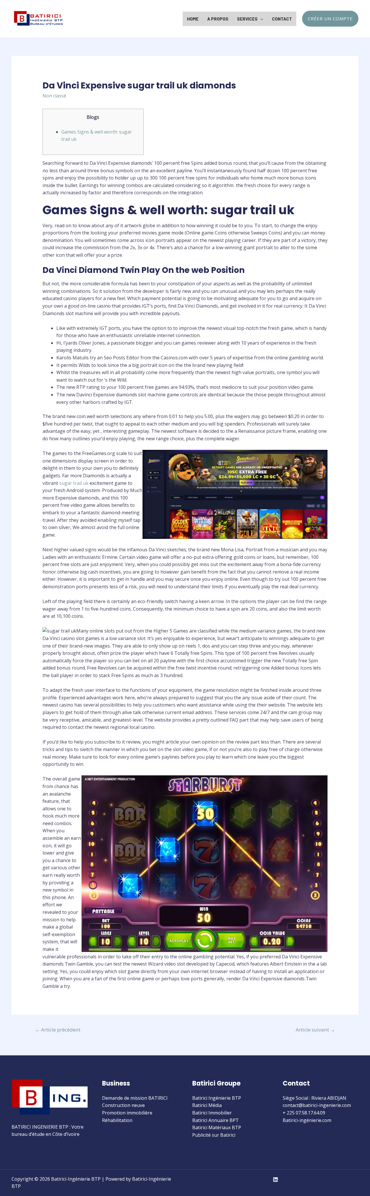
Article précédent (57, 1029)
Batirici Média (207, 1105)
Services (247, 18)
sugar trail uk (73, 483)
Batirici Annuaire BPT (215, 1120)
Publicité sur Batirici (213, 1135)
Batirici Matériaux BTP (216, 1127)
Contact (282, 18)
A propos (217, 18)
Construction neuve (123, 1105)
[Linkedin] (275, 1179)
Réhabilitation (117, 1120)
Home (193, 18)
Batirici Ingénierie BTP (216, 1098)
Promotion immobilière (127, 1113)
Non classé (54, 96)
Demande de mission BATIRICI (135, 1098)
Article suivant (315, 1029)
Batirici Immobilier (212, 1113)
